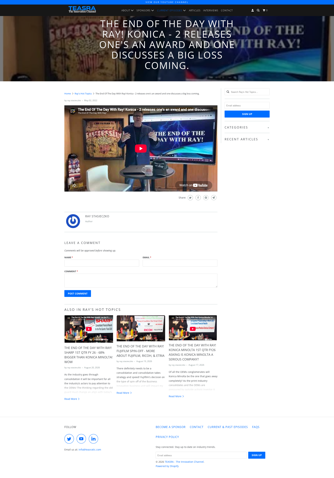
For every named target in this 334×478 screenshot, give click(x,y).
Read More (71, 399)
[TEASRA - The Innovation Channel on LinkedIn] (94, 439)
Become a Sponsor (171, 427)
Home (67, 93)
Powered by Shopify (167, 466)
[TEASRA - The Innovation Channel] (82, 10)
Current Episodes (170, 10)
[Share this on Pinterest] (205, 197)
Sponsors (144, 10)
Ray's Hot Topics (83, 93)
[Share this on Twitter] (190, 197)
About (126, 10)
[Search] (258, 10)
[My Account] (253, 10)
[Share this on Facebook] (198, 197)
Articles (195, 10)
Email (147, 257)
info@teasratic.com (90, 449)
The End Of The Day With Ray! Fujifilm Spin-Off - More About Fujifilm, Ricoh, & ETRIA (140, 351)
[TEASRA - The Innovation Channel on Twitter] (70, 439)
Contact (227, 10)
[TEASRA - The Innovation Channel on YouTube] (82, 439)
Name (68, 257)
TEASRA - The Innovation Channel (184, 461)
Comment (71, 271)
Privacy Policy (167, 437)
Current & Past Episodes (228, 427)
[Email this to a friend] (213, 197)
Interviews (210, 10)
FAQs (256, 427)
